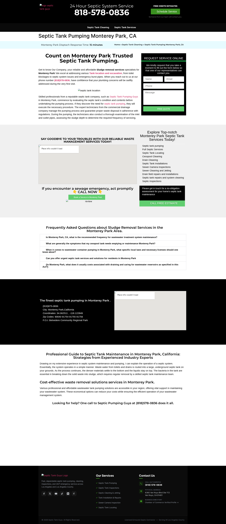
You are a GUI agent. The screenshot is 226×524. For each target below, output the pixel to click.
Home (117, 44)
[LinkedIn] (68, 493)
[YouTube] (56, 493)
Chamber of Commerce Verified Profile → (162, 502)
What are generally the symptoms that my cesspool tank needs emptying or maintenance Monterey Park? (100, 243)
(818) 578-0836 (153, 485)
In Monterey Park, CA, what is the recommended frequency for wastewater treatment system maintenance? (101, 237)
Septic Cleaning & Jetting (108, 493)
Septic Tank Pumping (106, 483)
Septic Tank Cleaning (98, 27)
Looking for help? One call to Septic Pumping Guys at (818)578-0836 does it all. (113, 403)
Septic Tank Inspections (107, 488)
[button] (113, 237)
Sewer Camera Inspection (108, 502)
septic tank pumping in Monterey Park (82, 300)
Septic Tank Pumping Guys (124, 96)
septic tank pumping (114, 103)
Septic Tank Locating (106, 507)
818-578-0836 (101, 12)
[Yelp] (74, 493)
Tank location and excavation (105, 73)
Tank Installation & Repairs (108, 498)
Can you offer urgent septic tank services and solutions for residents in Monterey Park (91, 258)
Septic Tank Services (125, 27)
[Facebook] (44, 493)
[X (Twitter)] (50, 493)
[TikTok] (62, 493)
